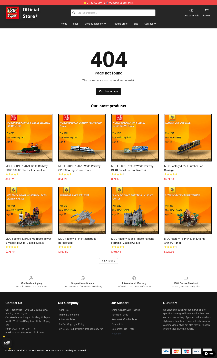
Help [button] (211, 354)
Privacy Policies (67, 319)
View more (108, 261)
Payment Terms (120, 314)
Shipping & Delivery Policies (126, 310)
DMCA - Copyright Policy (71, 324)
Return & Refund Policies (124, 319)
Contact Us (117, 324)
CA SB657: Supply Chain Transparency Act (81, 329)
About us (63, 310)
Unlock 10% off (7, 343)
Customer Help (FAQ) (123, 329)
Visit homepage (108, 91)
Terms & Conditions (69, 314)
